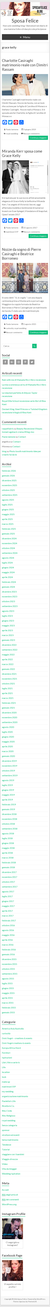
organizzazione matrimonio (15, 1096)
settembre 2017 (9, 886)
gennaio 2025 (8, 533)
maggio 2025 (8, 514)
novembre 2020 (9, 717)
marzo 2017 (7, 915)
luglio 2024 (7, 562)
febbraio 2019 (9, 804)
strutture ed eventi (10, 1135)
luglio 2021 (7, 688)
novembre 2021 (9, 678)
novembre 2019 (9, 765)
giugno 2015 (8, 988)
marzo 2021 (7, 698)
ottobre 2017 (8, 881)
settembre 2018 (9, 828)
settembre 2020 (9, 722)
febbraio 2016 (9, 949)
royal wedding (12, 133)
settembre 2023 (9, 606)
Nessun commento (31, 133)
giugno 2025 (8, 509)
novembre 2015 (9, 964)
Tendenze (6, 1144)
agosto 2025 (8, 499)
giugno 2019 (8, 790)
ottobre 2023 (8, 601)
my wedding (7, 1091)
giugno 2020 (8, 736)
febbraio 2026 (9, 470)
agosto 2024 (8, 557)
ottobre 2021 (8, 683)
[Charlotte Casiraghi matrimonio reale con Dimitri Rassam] (25, 75)
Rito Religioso (8, 1115)
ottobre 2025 (8, 490)
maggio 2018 (8, 848)
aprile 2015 (7, 998)
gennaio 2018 (8, 867)
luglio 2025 (7, 504)
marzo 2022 (7, 664)
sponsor (6, 1130)
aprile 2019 (7, 799)
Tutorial (6, 1149)
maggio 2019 (8, 794)
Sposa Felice (25, 21)
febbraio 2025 (9, 528)
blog (4, 451)
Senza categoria (9, 1125)
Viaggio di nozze (10, 1159)
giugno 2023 (8, 620)
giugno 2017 (8, 901)
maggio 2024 (8, 572)
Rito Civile (7, 1110)
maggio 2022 (8, 654)
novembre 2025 (9, 485)
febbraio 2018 (9, 862)
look (4, 1077)
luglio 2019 (7, 785)
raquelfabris (8, 428)
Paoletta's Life (9, 1101)
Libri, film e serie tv (11, 1062)
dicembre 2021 (9, 673)
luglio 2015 (7, 983)
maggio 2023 (8, 625)
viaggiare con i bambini (13, 1154)
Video (5, 1164)
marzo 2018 (7, 857)
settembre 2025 (9, 495)
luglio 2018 (7, 838)
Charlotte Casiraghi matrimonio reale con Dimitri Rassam (25, 65)
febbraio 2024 (9, 582)
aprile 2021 (7, 693)
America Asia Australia (13, 1028)
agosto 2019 (8, 780)
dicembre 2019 (9, 761)
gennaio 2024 (8, 586)
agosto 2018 (8, 833)
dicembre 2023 (9, 591)
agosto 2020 (8, 727)
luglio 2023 (7, 615)
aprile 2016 (7, 939)
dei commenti (10, 1199)
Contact (22, 436)
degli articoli (10, 1194)
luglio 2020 (7, 732)
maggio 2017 (8, 906)
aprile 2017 (7, 910)
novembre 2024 (9, 543)
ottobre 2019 (8, 770)
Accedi (5, 1189)
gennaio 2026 (8, 475)
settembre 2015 (9, 973)
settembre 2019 (9, 775)
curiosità (9, 328)
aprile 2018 (7, 852)
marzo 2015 (7, 1002)
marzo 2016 (7, 944)
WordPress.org (9, 1204)
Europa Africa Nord (11, 1048)
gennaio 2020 (8, 756)
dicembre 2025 (9, 480)
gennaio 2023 (8, 640)
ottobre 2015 (8, 969)
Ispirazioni (7, 1057)
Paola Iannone (12, 129)
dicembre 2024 (9, 538)
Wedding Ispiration (11, 1173)
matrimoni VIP (12, 232)
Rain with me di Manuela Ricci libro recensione (24, 379)
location (6, 1072)
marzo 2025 (7, 524)
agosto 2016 (8, 930)
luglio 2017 (7, 896)
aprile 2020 (7, 746)
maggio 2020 (8, 741)
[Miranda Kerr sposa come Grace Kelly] (25, 161)
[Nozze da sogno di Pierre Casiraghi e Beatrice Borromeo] (25, 264)
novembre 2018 (9, 819)
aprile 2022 (7, 659)
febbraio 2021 (9, 703)
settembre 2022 (9, 649)
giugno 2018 (8, 843)
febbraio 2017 (9, 920)
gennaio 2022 (8, 669)
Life (4, 1067)
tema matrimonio (10, 1139)
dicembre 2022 (9, 644)
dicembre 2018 (9, 814)
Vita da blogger (9, 1168)
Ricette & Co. (8, 1106)
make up (6, 1081)
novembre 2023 (9, 596)
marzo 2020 (7, 751)
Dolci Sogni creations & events (16, 1043)
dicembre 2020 (9, 712)
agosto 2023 (8, 611)
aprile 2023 (7, 630)
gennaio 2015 (8, 1012)
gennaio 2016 (8, 954)
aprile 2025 (7, 519)
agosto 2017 (8, 891)
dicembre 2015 (9, 959)
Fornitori (6, 1052)
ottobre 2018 (8, 823)
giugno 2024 (8, 567)
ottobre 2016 (8, 925)
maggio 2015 (8, 993)
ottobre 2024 (8, 548)
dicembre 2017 (9, 872)
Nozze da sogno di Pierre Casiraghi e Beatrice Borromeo (21, 253)
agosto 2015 (8, 978)
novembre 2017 (9, 877)
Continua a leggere (38, 138)
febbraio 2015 (9, 1007)
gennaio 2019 (8, 809)
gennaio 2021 (8, 707)
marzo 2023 (7, 635)
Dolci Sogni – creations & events (17, 1038)
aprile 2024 (7, 577)
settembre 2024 (9, 553)
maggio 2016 (8, 935)
